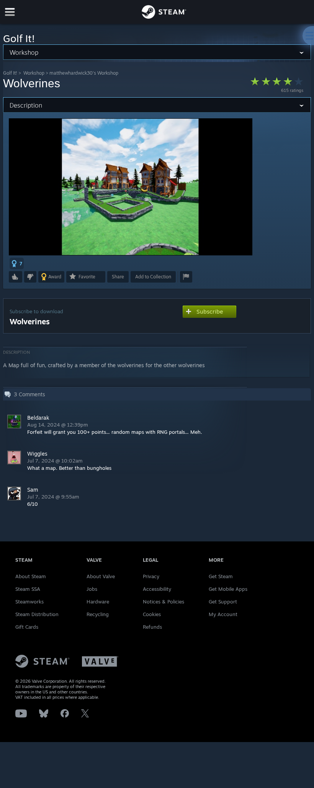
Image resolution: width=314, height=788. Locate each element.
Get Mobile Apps (228, 589)
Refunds (152, 627)
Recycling (98, 614)
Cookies (152, 614)
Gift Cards (26, 627)
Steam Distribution (37, 614)
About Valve (101, 576)
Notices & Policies (163, 601)
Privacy (151, 576)
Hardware (98, 601)
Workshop (33, 73)
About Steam (30, 576)
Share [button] (118, 277)
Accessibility (157, 589)
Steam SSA (27, 589)
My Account (223, 614)
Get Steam (221, 576)
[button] (17, 263)
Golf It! (10, 73)
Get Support (223, 601)
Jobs (92, 589)
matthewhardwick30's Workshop (83, 73)
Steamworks (29, 601)
